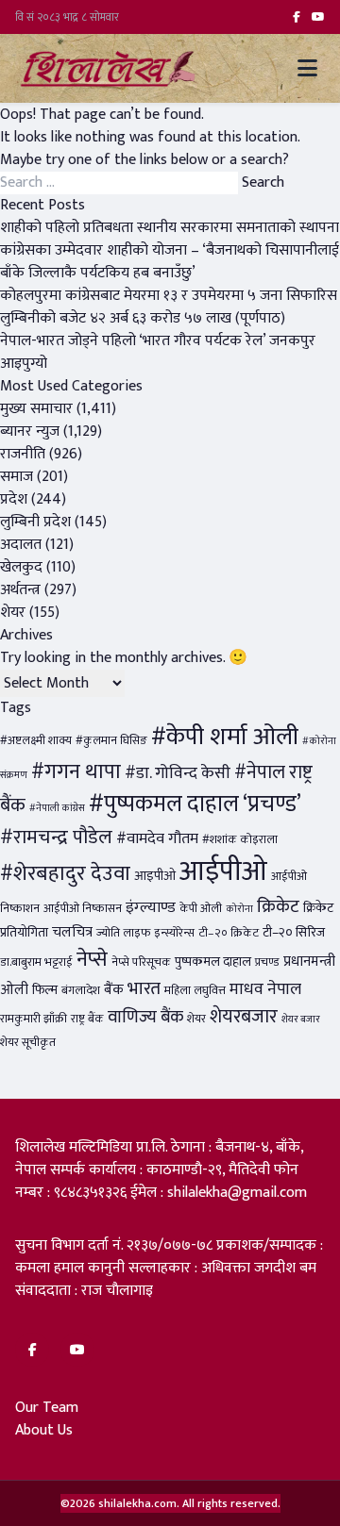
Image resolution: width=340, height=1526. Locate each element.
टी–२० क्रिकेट (228, 933)
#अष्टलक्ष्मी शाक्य (36, 741)
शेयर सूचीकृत (28, 1043)
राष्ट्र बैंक (87, 1019)
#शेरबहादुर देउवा (65, 873)
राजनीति (22, 454)
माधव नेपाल (265, 989)
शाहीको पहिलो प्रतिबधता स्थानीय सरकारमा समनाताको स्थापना (169, 228)
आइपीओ (155, 876)
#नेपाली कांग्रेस (57, 808)
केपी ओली (200, 909)
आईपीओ (223, 872)
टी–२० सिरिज (294, 932)
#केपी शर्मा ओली (224, 737)
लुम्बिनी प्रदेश (35, 522)
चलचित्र (72, 932)
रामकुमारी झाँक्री (33, 1019)
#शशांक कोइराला (240, 840)
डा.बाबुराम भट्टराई (36, 962)
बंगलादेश (80, 991)
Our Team (46, 1407)
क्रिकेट (278, 906)
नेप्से (92, 959)
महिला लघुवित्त (195, 991)
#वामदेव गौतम (157, 838)
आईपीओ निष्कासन (82, 909)
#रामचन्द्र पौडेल (56, 837)
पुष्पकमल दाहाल (213, 962)
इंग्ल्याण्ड (151, 907)
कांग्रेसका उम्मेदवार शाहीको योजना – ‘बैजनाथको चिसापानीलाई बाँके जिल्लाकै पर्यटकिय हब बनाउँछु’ (169, 262)
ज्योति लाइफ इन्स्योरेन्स (145, 933)
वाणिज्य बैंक (145, 1017)
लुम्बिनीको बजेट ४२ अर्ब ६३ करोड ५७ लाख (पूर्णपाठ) (142, 318)
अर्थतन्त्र (20, 590)
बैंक (114, 990)
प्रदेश (13, 499)
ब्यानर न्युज (30, 431)
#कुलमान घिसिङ (111, 741)
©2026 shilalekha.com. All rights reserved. (170, 1503)
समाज (16, 476)
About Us (44, 1430)
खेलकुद (21, 567)
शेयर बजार (300, 1019)
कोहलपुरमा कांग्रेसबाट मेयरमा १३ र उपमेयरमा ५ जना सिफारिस (168, 295)
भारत (144, 988)
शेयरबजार (244, 1017)
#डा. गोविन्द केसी (177, 773)
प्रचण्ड (267, 962)
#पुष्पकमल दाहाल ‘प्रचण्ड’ (195, 804)
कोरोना (239, 909)
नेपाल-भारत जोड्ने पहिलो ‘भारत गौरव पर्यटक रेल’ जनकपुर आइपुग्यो (157, 352)
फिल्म (45, 990)
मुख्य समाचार (36, 409)
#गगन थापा (76, 772)
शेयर (13, 612)
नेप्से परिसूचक (141, 962)
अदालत (21, 544)
